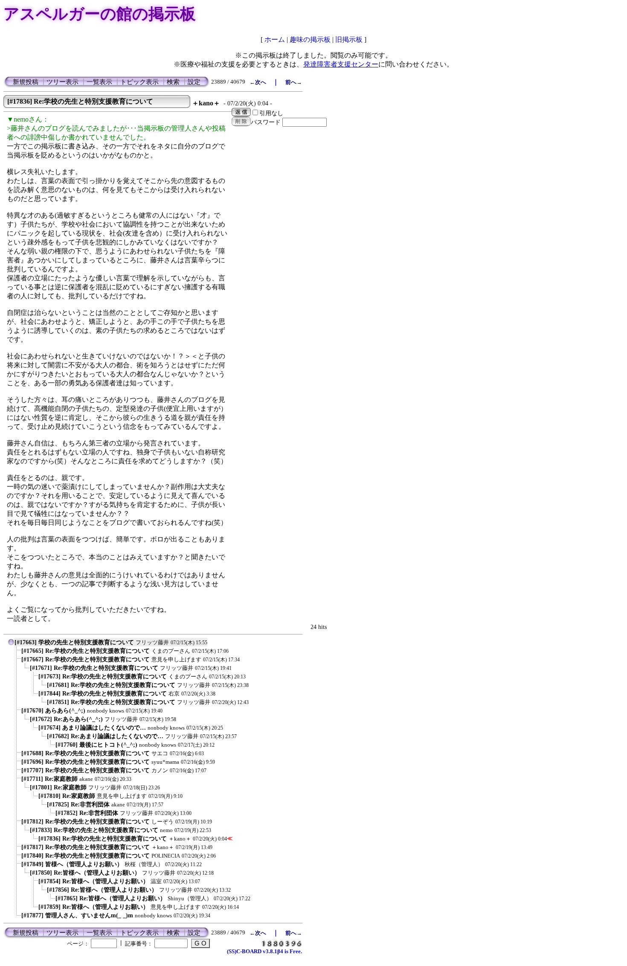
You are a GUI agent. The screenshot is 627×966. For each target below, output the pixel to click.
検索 (173, 82)
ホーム (274, 39)
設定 (194, 82)
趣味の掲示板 (310, 39)
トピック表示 (139, 82)
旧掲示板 (349, 39)
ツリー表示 (62, 82)
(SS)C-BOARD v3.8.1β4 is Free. (264, 951)
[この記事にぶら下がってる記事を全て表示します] (17, 652)
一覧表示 (99, 82)
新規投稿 (25, 82)
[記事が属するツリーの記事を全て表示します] (11, 644)
